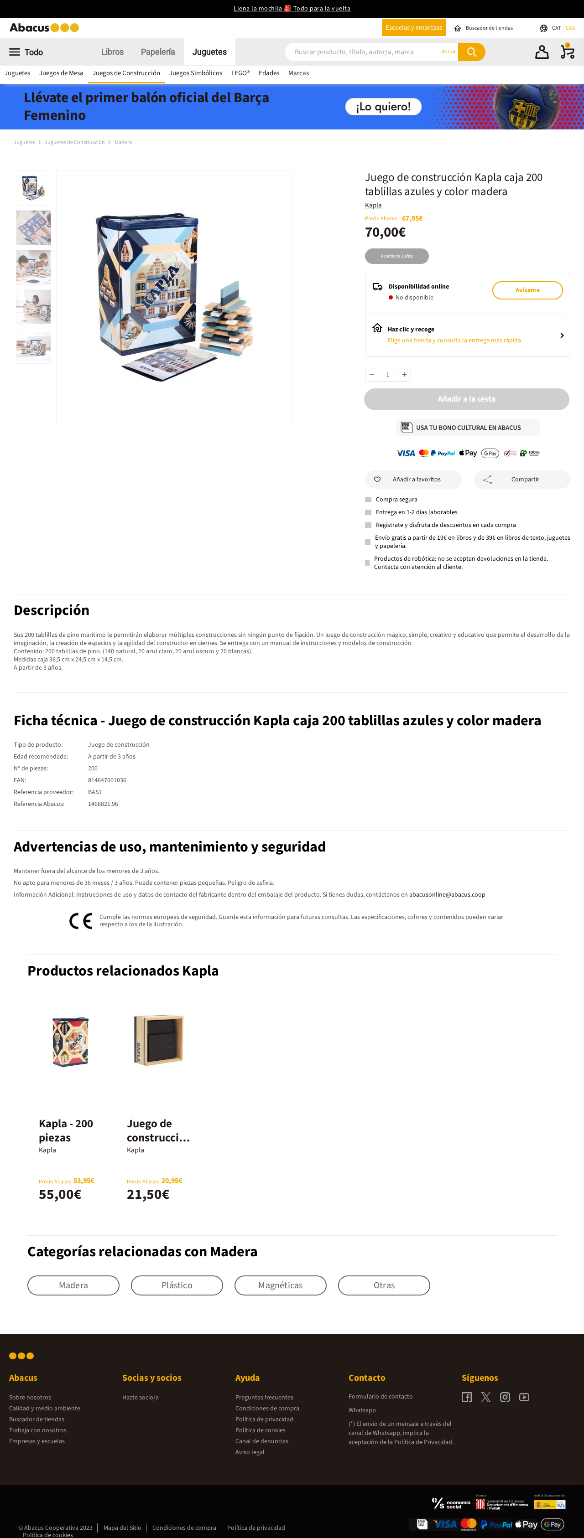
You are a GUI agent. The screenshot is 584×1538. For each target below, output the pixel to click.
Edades (269, 73)
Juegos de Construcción (126, 73)
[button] (542, 53)
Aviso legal (250, 1452)
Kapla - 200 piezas (66, 1130)
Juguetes (210, 52)
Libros (112, 52)
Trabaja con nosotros (38, 1430)
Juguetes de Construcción (75, 142)
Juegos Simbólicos (195, 73)
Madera (123, 142)
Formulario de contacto (381, 1396)
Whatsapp (362, 1410)
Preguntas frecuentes (264, 1397)
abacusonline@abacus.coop (447, 894)
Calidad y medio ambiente (44, 1408)
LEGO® (240, 73)
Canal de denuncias (261, 1441)
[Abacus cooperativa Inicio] (46, 31)
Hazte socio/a (140, 1397)
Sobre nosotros (30, 1397)
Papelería (158, 52)
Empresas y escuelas (37, 1441)
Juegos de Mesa (61, 73)
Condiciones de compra (267, 1408)
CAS (570, 28)
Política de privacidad (264, 1419)
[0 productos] (567, 57)
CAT (557, 28)
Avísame (527, 290)
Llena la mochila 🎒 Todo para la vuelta (292, 8)
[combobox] (351, 51)
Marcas (298, 73)
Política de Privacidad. (424, 1442)
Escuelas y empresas (414, 27)
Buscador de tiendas (36, 1419)
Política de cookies (260, 1430)
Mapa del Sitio (122, 1528)
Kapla (373, 205)
